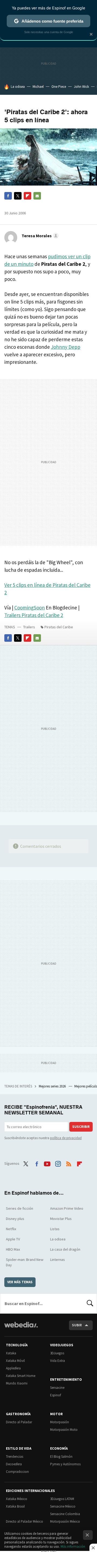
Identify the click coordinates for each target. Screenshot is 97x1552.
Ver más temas (20, 1282)
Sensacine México (62, 1506)
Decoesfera (14, 1464)
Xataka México (16, 1499)
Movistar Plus (61, 1218)
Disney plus (15, 1218)
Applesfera (13, 1368)
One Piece (58, 86)
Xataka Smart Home (20, 1375)
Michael (38, 86)
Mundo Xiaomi (16, 1383)
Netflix (11, 1228)
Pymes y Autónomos (65, 1464)
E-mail (37, 196)
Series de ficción (19, 1208)
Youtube (47, 1163)
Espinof (55, 1395)
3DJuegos (57, 1353)
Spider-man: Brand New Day (24, 1262)
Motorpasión (59, 1422)
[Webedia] (21, 1328)
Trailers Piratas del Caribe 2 (33, 615)
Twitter (18, 196)
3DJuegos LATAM (62, 1499)
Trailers (29, 627)
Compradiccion (17, 1471)
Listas (55, 1228)
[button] (39, 235)
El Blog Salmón (61, 1456)
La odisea (18, 86)
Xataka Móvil (15, 1360)
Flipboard (27, 196)
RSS (68, 1163)
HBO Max (13, 1249)
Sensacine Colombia (65, 1514)
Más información (73, 1546)
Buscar (90, 1303)
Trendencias (14, 1456)
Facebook (8, 196)
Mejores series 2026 (53, 1086)
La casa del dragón (65, 1249)
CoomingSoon (29, 607)
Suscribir (81, 1126)
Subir (77, 1325)
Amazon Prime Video (66, 1208)
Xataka (11, 1353)
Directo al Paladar (19, 1422)
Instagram (58, 1163)
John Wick (81, 86)
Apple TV (13, 1239)
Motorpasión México (65, 1521)
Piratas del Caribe (58, 627)
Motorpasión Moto (64, 1429)
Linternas (57, 1259)
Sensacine (57, 1387)
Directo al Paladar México (24, 1521)
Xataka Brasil (15, 1506)
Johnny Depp (65, 347)
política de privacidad (66, 1138)
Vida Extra (57, 1360)
